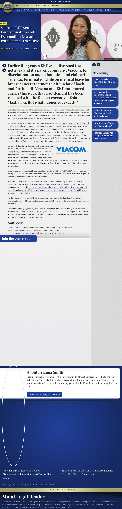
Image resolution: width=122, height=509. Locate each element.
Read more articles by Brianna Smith (44, 394)
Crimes (107, 10)
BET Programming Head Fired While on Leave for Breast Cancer (36, 233)
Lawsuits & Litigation (70, 10)
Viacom (47, 485)
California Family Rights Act (9, 485)
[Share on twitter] (4, 70)
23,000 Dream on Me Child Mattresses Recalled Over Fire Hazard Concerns (87, 472)
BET (2, 485)
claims (61, 141)
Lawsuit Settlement (41, 485)
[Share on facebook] (4, 65)
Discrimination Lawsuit (19, 485)
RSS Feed (52, 2)
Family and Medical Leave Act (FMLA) (30, 485)
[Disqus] (46, 273)
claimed (23, 113)
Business (28, 10)
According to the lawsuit (62, 132)
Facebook (58, 2)
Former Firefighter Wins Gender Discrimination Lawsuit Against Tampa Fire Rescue (26, 474)
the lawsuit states (41, 176)
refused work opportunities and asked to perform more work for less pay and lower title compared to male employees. (49, 138)
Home (19, 10)
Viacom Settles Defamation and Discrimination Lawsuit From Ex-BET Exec (40, 227)
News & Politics (93, 10)
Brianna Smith (9, 48)
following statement (74, 201)
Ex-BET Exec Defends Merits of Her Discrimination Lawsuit (33, 230)
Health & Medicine (45, 10)
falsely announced (63, 171)
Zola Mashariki (52, 485)
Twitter (67, 2)
